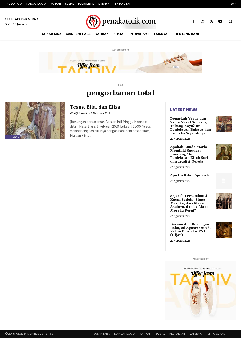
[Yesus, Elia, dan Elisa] (35, 120)
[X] (211, 21)
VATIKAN (145, 334)
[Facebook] (194, 21)
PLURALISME (177, 334)
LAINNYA (196, 334)
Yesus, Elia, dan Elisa (95, 107)
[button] (230, 22)
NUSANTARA (101, 334)
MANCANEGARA (124, 334)
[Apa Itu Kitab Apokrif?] (224, 181)
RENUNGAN (12, 136)
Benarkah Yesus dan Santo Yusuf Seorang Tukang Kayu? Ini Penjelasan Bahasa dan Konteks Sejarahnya (190, 126)
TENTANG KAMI (216, 334)
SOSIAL (160, 334)
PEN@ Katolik (78, 113)
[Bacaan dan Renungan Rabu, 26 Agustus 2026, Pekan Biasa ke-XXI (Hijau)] (224, 230)
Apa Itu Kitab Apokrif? (190, 175)
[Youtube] (220, 21)
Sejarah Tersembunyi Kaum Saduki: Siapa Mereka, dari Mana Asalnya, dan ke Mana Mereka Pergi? (189, 203)
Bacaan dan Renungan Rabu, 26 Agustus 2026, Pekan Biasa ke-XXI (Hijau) (190, 229)
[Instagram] (203, 21)
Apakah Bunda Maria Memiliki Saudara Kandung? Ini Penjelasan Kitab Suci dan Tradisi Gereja (189, 154)
